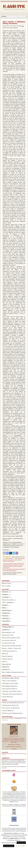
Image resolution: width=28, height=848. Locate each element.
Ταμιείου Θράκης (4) (8, 710)
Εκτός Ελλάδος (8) (7, 656)
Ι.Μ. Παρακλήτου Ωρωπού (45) (10, 705)
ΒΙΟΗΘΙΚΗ (5, 605)
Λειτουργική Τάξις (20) (8, 643)
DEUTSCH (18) (6, 669)
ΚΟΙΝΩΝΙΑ (5, 594)
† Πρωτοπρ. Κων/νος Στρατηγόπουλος (12, 694)
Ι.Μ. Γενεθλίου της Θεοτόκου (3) (11, 708)
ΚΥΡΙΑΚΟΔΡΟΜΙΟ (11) (8, 627)
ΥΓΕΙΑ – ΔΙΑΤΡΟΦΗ (7, 602)
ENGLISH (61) (5, 667)
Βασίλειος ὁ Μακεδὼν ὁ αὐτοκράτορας (17, 741)
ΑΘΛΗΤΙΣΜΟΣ (5, 621)
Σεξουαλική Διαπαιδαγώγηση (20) (11, 645)
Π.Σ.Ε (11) (4, 661)
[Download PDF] (23, 25)
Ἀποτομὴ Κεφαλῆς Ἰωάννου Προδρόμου (11, 738)
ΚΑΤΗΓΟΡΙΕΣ (5, 589)
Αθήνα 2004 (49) (6, 664)
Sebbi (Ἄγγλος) (14, 742)
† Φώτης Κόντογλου (7, 696)
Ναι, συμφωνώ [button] (21, 842)
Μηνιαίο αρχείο (6, 583)
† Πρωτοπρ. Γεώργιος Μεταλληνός (11, 691)
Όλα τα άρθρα (6, 586)
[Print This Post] (21, 25)
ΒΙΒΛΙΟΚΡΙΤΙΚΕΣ (6, 610)
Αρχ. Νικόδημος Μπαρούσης (9, 686)
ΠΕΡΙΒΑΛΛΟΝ (5, 613)
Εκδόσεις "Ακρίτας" (9, 559)
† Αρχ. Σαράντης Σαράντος (9, 688)
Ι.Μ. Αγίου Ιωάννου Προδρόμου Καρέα (12, 713)
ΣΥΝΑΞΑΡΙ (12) (6, 629)
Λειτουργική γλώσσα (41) (9, 640)
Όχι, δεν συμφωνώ (8, 846)
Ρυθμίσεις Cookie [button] (20, 846)
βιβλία (4, 559)
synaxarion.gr (13, 748)
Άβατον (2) (5, 653)
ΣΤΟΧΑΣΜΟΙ (5, 597)
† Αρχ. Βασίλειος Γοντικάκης (10, 683)
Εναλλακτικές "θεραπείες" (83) (11, 637)
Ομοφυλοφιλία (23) (7, 635)
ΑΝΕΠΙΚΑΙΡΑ (5, 618)
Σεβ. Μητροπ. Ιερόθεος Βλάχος (10, 678)
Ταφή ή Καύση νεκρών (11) (9, 651)
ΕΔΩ (17, 764)
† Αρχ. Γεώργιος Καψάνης (9, 680)
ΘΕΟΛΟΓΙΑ (5, 592)
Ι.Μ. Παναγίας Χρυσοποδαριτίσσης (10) (13, 702)
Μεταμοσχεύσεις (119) (8, 632)
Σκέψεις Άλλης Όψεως (8, 600)
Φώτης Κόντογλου (10, 561)
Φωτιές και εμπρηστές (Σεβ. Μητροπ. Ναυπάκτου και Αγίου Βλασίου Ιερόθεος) (14, 569)
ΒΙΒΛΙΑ (4, 608)
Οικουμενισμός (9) (7, 659)
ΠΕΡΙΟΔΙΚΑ (5, 616)
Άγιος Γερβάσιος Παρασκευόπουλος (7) (13, 672)
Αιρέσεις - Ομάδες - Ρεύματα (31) (11, 648)
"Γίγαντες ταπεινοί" (20, 558)
